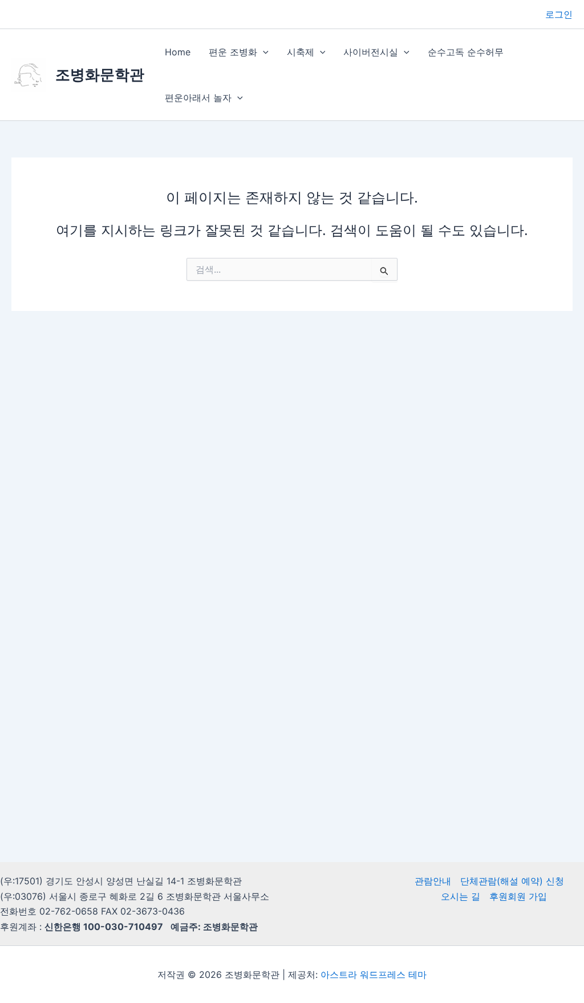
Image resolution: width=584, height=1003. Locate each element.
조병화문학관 (99, 74)
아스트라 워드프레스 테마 (374, 974)
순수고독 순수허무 (466, 52)
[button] (263, 52)
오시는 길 (460, 896)
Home (177, 52)
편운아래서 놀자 (198, 97)
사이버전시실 (370, 52)
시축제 (300, 52)
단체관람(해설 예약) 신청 (512, 881)
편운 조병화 (233, 52)
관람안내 (433, 881)
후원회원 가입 (518, 896)
